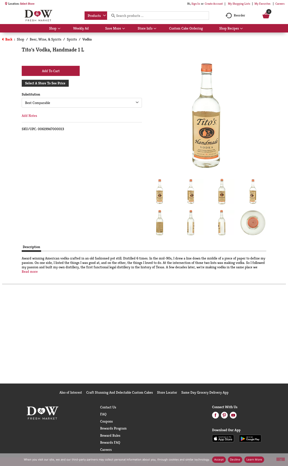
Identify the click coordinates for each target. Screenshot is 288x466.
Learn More (254, 459)
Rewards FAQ (110, 442)
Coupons (106, 421)
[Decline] (280, 459)
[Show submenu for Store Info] (155, 28)
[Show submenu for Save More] (123, 28)
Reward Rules (110, 435)
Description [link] (31, 246)
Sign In (195, 3)
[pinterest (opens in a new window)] (224, 416)
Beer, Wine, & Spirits (45, 39)
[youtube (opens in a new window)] (233, 416)
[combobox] (96, 15)
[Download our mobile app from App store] (223, 438)
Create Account (214, 3)
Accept (219, 459)
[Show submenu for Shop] (59, 28)
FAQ (103, 414)
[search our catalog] (111, 15)
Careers (280, 3)
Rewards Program (113, 428)
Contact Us (108, 407)
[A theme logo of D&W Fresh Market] (38, 15)
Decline (235, 459)
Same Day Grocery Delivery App (205, 392)
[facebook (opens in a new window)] (215, 416)
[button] (159, 191)
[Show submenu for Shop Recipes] (241, 28)
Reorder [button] (239, 15)
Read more (30, 271)
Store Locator (167, 392)
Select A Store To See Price (45, 83)
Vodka (87, 39)
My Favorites (262, 3)
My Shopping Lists (239, 3)
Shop (20, 39)
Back (8, 39)
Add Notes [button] (29, 115)
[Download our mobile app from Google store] (250, 438)
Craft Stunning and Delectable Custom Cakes (119, 392)
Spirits (72, 39)
